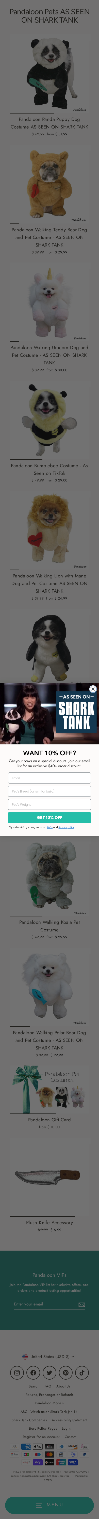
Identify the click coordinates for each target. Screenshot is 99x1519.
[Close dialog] (93, 689)
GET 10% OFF (49, 817)
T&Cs (50, 827)
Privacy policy (66, 827)
